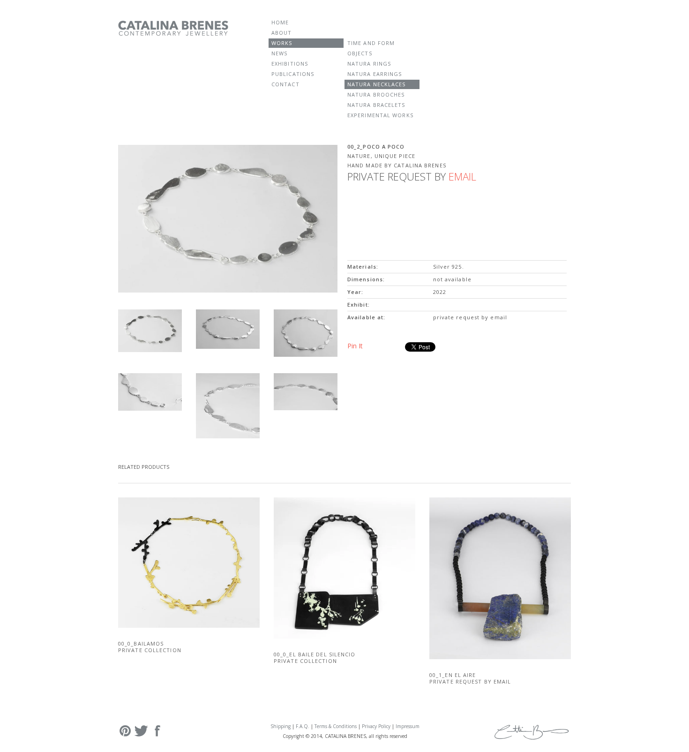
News (279, 53)
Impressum (407, 726)
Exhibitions (289, 63)
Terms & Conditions (336, 726)
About (281, 32)
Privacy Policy (376, 726)
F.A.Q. (302, 726)
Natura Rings (369, 63)
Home (280, 22)
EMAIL (462, 176)
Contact (285, 84)
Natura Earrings (374, 73)
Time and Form (371, 42)
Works (281, 42)
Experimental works (380, 115)
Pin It (355, 345)
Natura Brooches (376, 94)
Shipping (280, 726)
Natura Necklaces (376, 84)
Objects (359, 53)
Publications (292, 73)
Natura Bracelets (376, 104)
